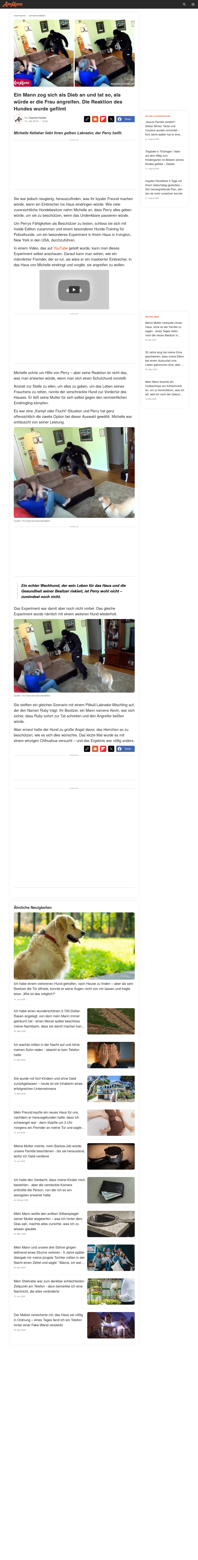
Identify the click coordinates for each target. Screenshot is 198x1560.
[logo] (12, 4)
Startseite (20, 16)
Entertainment (37, 16)
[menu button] (193, 4)
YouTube (61, 248)
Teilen (128, 119)
